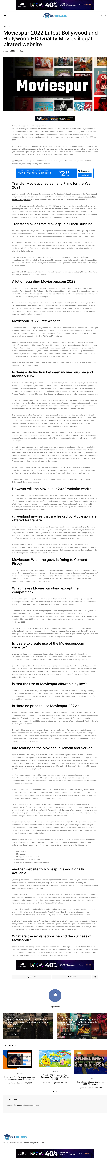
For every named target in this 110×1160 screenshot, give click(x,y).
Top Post (6, 26)
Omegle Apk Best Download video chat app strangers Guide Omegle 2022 (19, 1078)
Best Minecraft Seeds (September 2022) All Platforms (90, 1083)
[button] (106, 15)
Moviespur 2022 (25, 137)
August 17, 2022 (9, 51)
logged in (20, 1105)
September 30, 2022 (24, 1083)
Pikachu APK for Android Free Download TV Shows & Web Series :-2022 (55, 1077)
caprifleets (20, 51)
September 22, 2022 (95, 1088)
